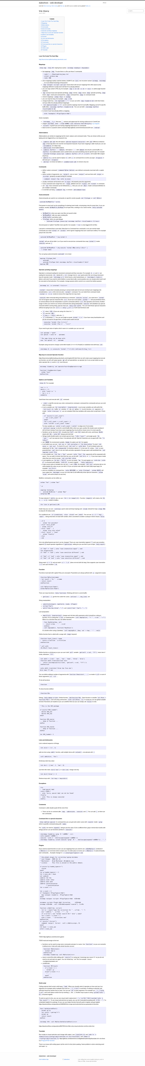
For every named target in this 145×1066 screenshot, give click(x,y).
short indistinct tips (44, 1059)
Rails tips (62, 6)
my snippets (95, 123)
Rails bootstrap (47, 6)
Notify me (88, 6)
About (104, 2)
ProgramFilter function (48, 1040)
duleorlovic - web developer (51, 3)
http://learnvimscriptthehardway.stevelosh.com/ (53, 59)
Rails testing (55, 6)
